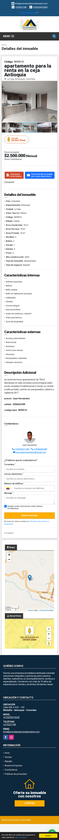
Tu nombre (10, 464)
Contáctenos (11, 770)
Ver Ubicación (28, 637)
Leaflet (30, 610)
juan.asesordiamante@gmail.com (31, 452)
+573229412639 (40, 7)
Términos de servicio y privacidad (16, 820)
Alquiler (8, 761)
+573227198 (20, 7)
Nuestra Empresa (13, 765)
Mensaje (8, 493)
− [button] (9, 559)
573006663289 (40, 449)
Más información (21, 837)
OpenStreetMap (47, 610)
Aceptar (48, 835)
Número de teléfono (14, 483)
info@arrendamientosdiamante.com (21, 731)
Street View (18, 139)
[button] (54, 83)
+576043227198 (22, 449)
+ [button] (9, 555)
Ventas (8, 757)
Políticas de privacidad (16, 774)
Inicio (4, 45)
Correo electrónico (13, 474)
